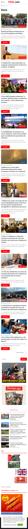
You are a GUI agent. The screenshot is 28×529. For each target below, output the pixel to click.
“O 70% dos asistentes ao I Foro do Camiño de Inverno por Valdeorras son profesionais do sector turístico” (14, 275)
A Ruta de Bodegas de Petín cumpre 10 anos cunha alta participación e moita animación (17, 417)
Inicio (3, 5)
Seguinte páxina (19, 352)
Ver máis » (5, 42)
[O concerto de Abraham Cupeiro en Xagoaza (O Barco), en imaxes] (5, 445)
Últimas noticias (14, 410)
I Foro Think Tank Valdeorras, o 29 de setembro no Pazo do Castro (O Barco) (14, 339)
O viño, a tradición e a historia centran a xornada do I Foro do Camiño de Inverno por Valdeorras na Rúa (14, 239)
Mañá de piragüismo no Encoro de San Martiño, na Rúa (18, 437)
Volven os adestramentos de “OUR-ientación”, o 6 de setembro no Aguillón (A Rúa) (17, 431)
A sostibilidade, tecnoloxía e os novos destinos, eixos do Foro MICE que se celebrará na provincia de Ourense (13, 135)
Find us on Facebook (5, 486)
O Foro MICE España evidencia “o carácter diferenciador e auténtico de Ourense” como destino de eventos (14, 99)
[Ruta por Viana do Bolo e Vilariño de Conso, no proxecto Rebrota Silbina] (5, 425)
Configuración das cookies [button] (9, 524)
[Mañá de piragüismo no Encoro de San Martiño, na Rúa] (5, 438)
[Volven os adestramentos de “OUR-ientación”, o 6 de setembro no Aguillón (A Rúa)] (5, 431)
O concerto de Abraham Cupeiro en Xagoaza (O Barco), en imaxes (18, 444)
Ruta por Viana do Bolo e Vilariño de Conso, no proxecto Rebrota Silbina (18, 424)
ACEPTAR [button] (20, 524)
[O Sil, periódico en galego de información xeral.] (14, 2)
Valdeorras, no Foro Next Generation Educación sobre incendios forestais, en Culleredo (13, 169)
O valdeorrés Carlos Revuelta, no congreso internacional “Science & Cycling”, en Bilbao (14, 65)
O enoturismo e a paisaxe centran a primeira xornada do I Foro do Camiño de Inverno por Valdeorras (14, 308)
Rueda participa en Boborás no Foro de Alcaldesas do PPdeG (12, 32)
